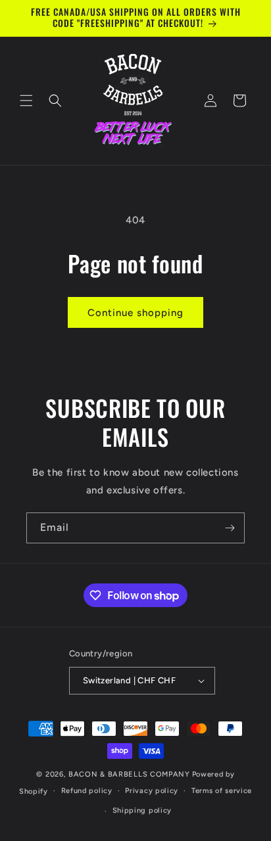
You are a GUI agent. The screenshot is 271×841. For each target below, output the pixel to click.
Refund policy (86, 790)
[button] (26, 100)
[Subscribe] (229, 527)
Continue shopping (135, 313)
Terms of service (221, 790)
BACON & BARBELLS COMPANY (129, 774)
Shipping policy (142, 810)
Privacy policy (151, 790)
